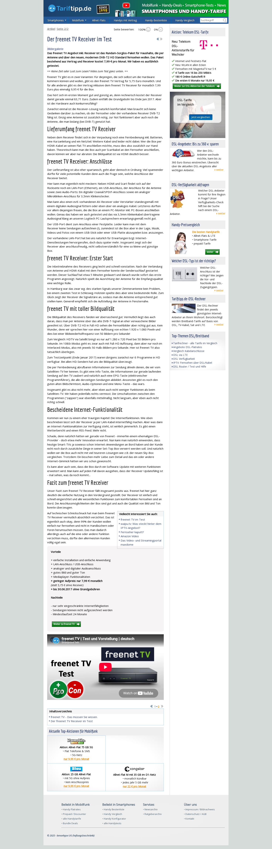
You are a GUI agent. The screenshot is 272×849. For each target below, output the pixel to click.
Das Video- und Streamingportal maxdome (141, 542)
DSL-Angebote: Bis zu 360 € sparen (195, 144)
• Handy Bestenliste (113, 809)
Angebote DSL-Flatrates (187, 347)
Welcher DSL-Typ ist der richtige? (194, 260)
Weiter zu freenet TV (64, 623)
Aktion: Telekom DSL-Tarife (190, 32)
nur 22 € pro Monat (134, 786)
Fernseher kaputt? (132, 532)
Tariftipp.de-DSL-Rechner (189, 298)
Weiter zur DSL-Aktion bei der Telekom (194, 85)
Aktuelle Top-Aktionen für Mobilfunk (73, 731)
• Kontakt (189, 818)
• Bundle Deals (69, 823)
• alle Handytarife (71, 818)
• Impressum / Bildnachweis (199, 809)
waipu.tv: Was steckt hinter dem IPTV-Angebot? (141, 526)
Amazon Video (130, 536)
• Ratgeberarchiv (152, 814)
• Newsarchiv (150, 809)
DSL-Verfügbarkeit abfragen (190, 184)
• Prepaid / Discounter (73, 814)
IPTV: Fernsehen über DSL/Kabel (192, 362)
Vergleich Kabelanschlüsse (188, 351)
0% (156, 29)
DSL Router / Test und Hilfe (189, 366)
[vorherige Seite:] (158, 38)
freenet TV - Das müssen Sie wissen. (74, 717)
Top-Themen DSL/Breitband (190, 335)
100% (142, 29)
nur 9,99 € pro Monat (76, 759)
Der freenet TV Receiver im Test (72, 721)
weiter (220, 169)
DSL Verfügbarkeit (184, 358)
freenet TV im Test (133, 519)
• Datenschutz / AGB (195, 814)
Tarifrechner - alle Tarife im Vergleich (195, 343)
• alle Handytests (111, 823)
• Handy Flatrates (71, 809)
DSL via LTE (180, 355)
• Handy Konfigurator (114, 818)
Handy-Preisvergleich (186, 224)
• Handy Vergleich (112, 814)
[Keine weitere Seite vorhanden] (161, 38)
